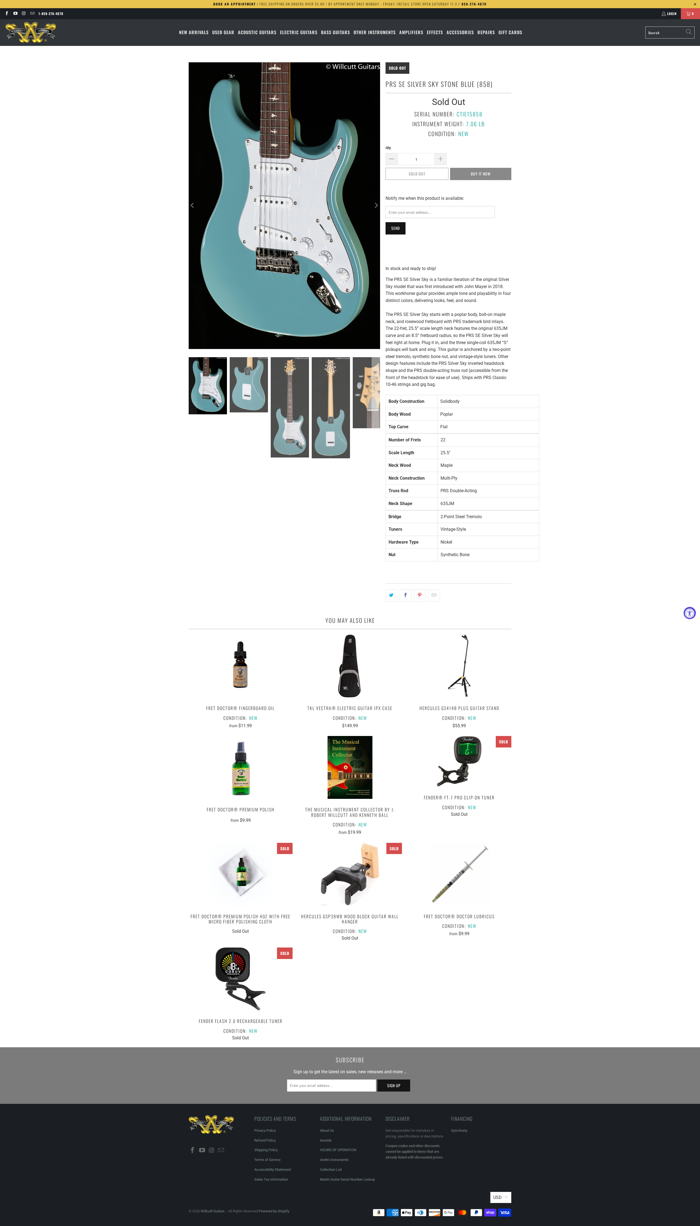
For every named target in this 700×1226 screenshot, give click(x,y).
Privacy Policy (265, 1130)
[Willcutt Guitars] (30, 32)
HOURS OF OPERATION (338, 1150)
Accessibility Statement (272, 1170)
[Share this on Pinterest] (420, 595)
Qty (388, 148)
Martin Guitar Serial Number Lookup (347, 1179)
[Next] (376, 205)
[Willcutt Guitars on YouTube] (15, 13)
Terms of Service (267, 1160)
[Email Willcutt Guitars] (32, 13)
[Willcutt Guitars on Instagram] (23, 13)
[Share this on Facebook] (406, 595)
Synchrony (459, 1130)
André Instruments (334, 1160)
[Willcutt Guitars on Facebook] (6, 13)
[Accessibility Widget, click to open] (690, 613)
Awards (326, 1140)
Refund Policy (265, 1140)
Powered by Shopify (274, 1211)
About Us (327, 1130)
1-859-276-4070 (51, 13)
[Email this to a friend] (434, 595)
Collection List (331, 1170)
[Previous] (192, 205)
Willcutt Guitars (212, 1211)
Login (672, 13)
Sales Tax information (271, 1179)
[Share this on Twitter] (391, 595)
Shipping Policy (266, 1150)
